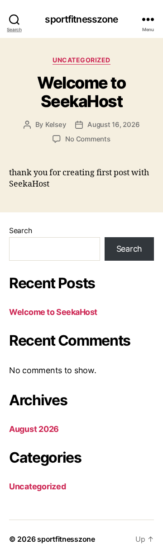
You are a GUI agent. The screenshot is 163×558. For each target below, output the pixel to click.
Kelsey (55, 124)
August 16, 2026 (113, 124)
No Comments (87, 139)
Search (20, 230)
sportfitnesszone (81, 19)
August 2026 (34, 429)
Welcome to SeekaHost (81, 92)
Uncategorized (81, 60)
